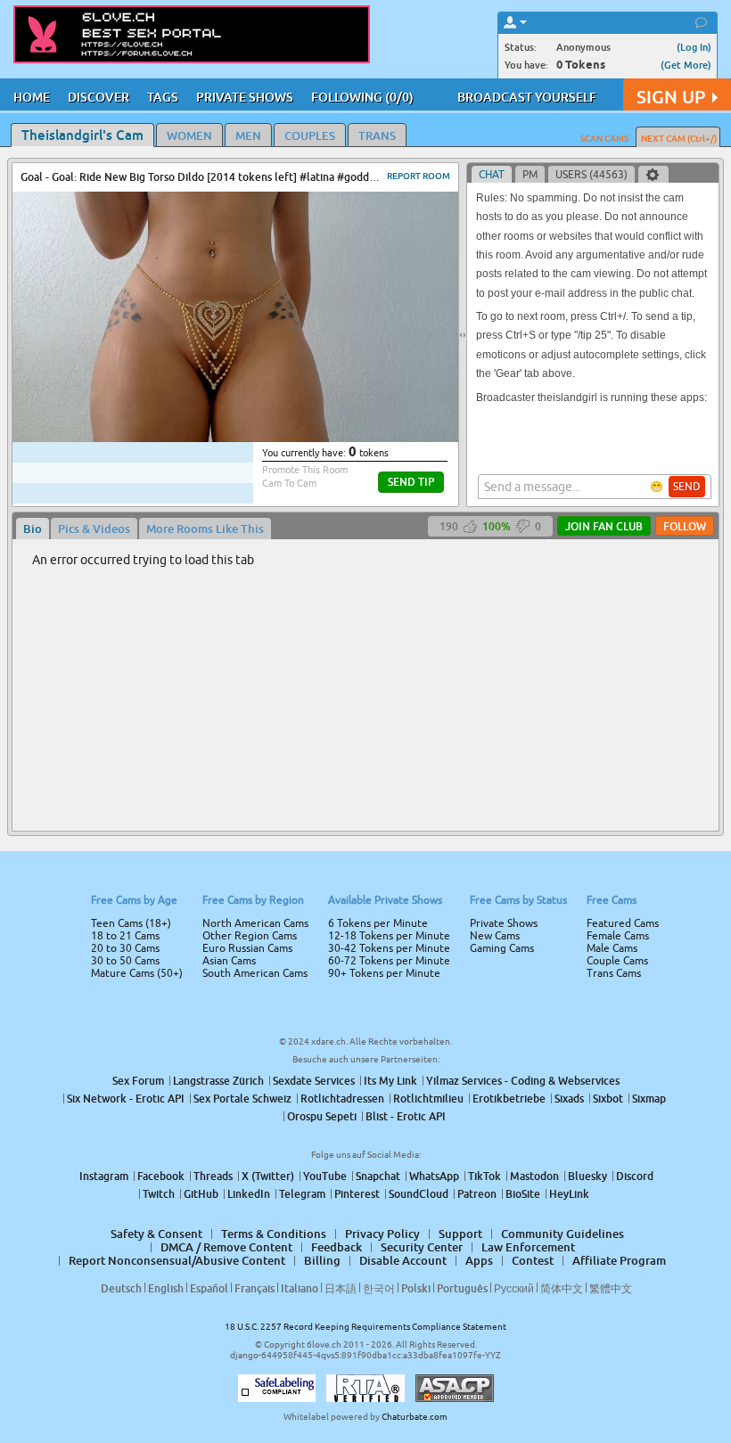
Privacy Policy (403, 792)
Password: (233, 696)
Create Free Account (365, 847)
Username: (232, 660)
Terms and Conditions (422, 769)
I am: (246, 728)
